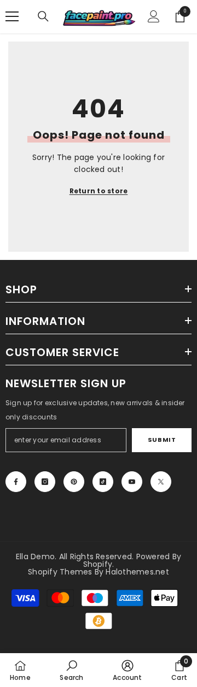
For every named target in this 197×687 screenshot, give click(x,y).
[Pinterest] (73, 481)
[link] (71, 670)
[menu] (12, 16)
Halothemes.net (137, 571)
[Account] (154, 16)
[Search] (43, 16)
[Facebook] (15, 481)
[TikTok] (102, 481)
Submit (162, 439)
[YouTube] (131, 481)
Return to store (98, 191)
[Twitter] (160, 481)
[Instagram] (44, 481)
